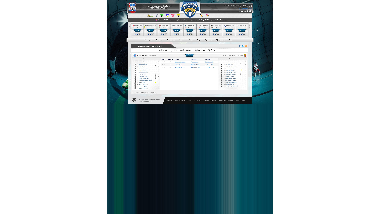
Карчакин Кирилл (180, 67)
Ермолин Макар (143, 68)
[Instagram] (245, 12)
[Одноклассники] (247, 12)
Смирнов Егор (230, 84)
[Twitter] (242, 12)
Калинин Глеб (142, 70)
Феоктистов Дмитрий (232, 86)
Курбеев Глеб (142, 74)
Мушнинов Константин (145, 80)
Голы (175, 50)
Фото (191, 40)
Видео (199, 40)
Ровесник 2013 (209, 62)
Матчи (176, 100)
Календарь (148, 40)
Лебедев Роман (143, 76)
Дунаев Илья (142, 66)
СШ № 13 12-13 (209, 67)
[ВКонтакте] (240, 46)
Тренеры (213, 100)
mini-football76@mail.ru (245, 8)
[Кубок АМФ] (201, 17)
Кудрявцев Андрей (231, 78)
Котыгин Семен (230, 76)
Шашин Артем (143, 86)
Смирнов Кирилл (143, 84)
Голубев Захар (230, 68)
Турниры (208, 40)
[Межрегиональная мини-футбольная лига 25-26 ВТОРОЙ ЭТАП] (150, 17)
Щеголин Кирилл (143, 88)
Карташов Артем (231, 72)
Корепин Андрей (143, 72)
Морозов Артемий (144, 78)
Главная (169, 100)
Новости (182, 40)
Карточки (201, 50)
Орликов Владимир (231, 82)
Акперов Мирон (143, 64)
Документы (231, 100)
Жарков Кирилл (230, 70)
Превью (164, 50)
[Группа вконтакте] (250, 12)
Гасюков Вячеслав (231, 66)
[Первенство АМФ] (157, 17)
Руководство (222, 100)
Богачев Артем (195, 67)
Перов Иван (142, 82)
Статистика (171, 40)
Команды (159, 40)
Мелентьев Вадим (231, 80)
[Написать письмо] (239, 12)
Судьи (213, 50)
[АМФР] (132, 12)
